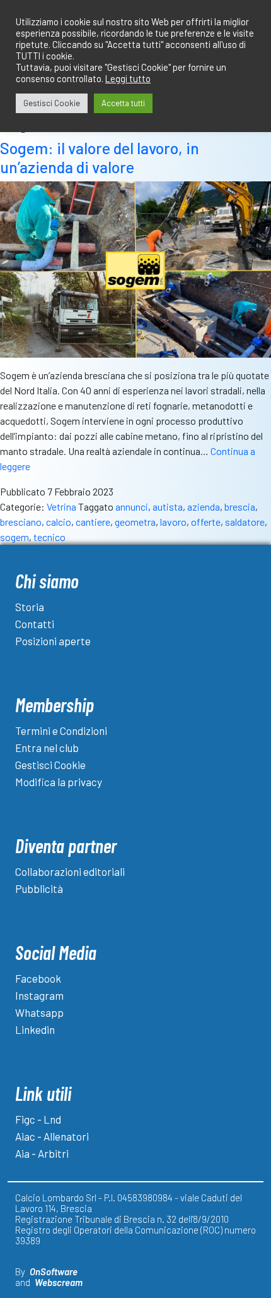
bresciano (21, 522)
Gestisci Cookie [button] (51, 103)
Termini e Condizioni (61, 730)
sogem (14, 537)
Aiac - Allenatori (52, 1136)
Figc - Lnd (38, 1119)
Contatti (34, 623)
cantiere (93, 522)
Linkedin (35, 1029)
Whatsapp (39, 1012)
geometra (135, 522)
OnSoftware (54, 1271)
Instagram (39, 995)
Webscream (59, 1282)
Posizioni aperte (53, 640)
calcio (58, 522)
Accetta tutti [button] (123, 103)
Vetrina (61, 506)
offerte (206, 522)
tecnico (49, 537)
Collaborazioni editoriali (70, 871)
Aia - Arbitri (42, 1153)
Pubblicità (39, 888)
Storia (29, 606)
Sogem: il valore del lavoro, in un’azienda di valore (99, 157)
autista (168, 506)
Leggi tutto (128, 78)
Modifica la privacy (58, 781)
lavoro (173, 522)
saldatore (245, 522)
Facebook (38, 978)
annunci (131, 506)
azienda (203, 506)
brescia (239, 506)
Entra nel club (47, 747)
